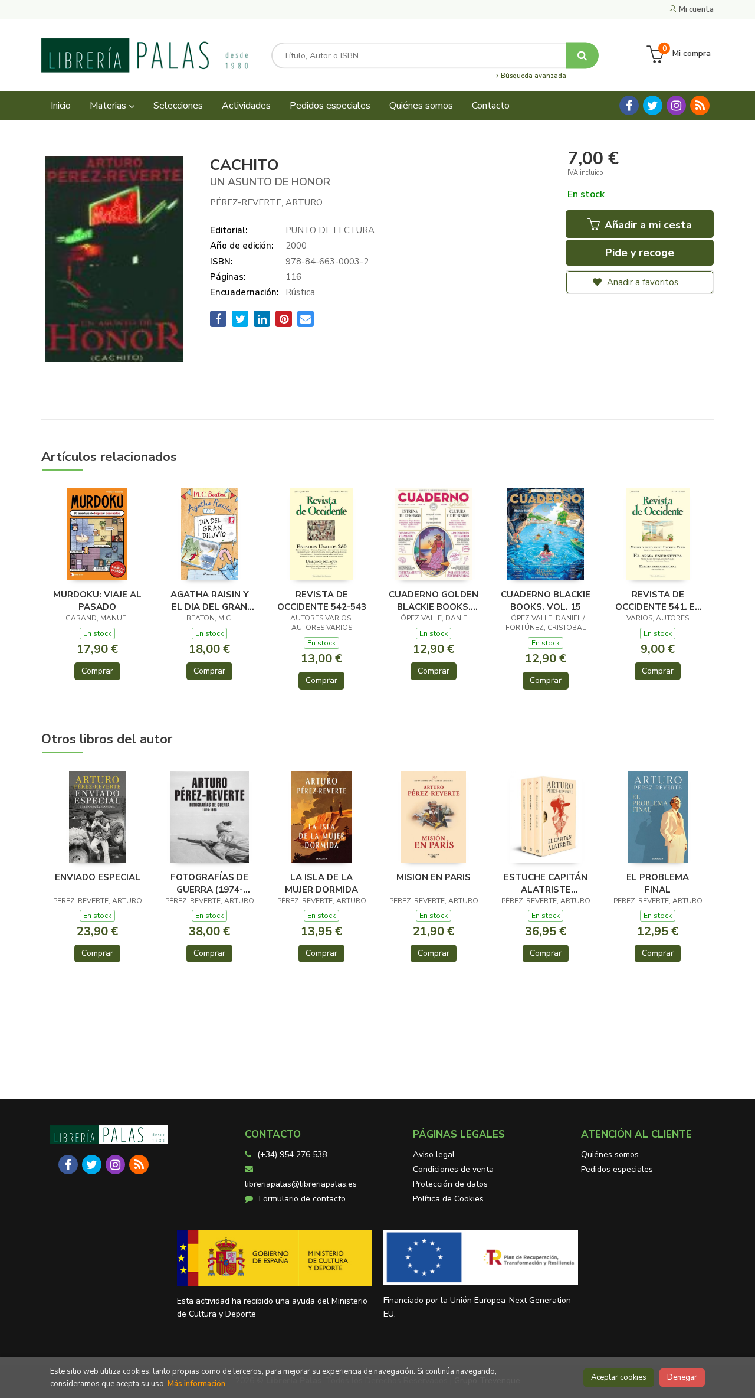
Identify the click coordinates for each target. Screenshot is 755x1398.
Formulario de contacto (302, 1198)
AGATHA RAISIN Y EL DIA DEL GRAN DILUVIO (209, 600)
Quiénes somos (610, 1154)
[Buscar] (582, 55)
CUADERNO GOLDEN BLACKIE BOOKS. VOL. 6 (433, 600)
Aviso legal (434, 1154)
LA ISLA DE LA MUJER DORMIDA (321, 883)
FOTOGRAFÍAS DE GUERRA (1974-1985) (209, 883)
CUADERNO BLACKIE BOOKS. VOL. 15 (545, 600)
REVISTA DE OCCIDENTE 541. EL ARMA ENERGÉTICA (657, 600)
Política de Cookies (448, 1198)
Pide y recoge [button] (639, 253)
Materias (109, 105)
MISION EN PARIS (433, 877)
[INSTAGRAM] (676, 105)
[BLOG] (700, 105)
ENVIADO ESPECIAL (97, 877)
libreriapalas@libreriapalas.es (301, 1184)
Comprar (97, 671)
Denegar (682, 1377)
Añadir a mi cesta (647, 225)
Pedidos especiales (617, 1169)
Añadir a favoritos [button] (641, 282)
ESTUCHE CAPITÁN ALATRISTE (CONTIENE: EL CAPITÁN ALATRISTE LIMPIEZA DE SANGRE (545, 883)
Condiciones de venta (453, 1169)
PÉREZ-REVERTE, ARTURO (266, 202)
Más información (196, 1384)
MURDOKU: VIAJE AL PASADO (97, 600)
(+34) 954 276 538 (292, 1154)
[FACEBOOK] (629, 105)
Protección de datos (450, 1184)
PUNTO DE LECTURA (330, 230)
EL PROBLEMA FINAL (657, 883)
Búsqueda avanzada (532, 76)
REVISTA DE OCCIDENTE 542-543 (321, 600)
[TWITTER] (652, 105)
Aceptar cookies (618, 1377)
